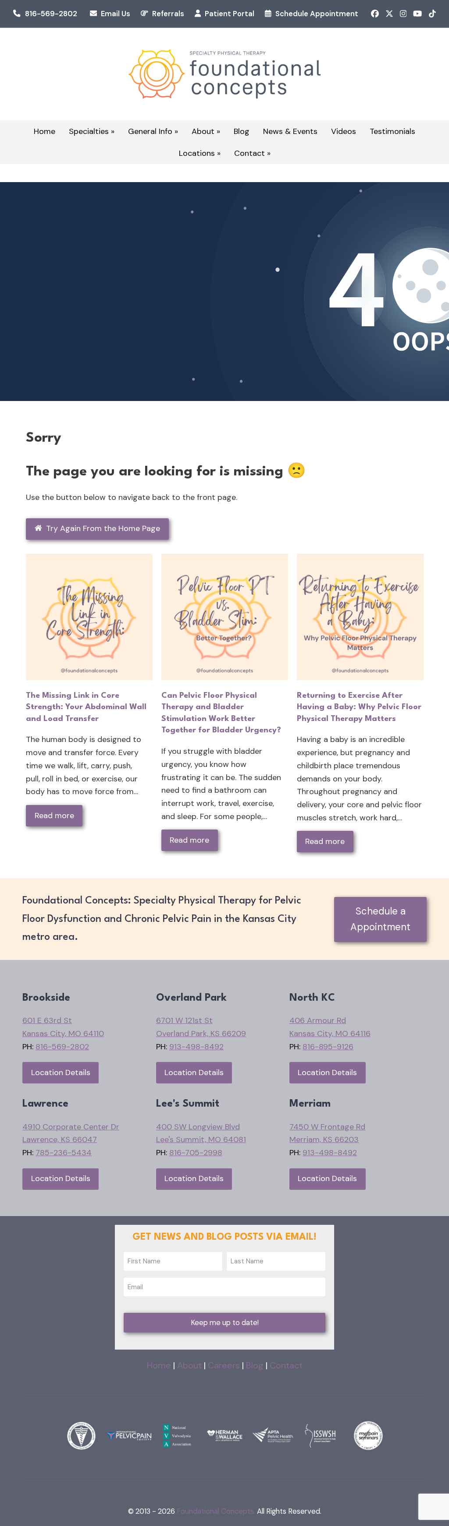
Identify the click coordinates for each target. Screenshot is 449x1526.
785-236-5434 (64, 1152)
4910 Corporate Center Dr (70, 1127)
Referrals (168, 13)
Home (159, 1365)
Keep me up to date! (225, 1322)
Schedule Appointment (316, 13)
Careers (224, 1365)
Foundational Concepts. (216, 1511)
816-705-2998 (195, 1152)
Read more (54, 815)
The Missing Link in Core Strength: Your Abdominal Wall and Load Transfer (86, 707)
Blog (255, 1365)
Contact (286, 1365)
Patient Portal (229, 13)
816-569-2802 (51, 13)
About (189, 1365)
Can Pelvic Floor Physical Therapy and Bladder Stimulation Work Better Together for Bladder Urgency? (221, 713)
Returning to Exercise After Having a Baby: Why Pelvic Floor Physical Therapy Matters (359, 707)
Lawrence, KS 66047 (59, 1139)
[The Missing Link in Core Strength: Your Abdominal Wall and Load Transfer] (89, 616)
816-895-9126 (328, 1046)
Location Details (60, 1072)
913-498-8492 (196, 1046)
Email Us (115, 13)
